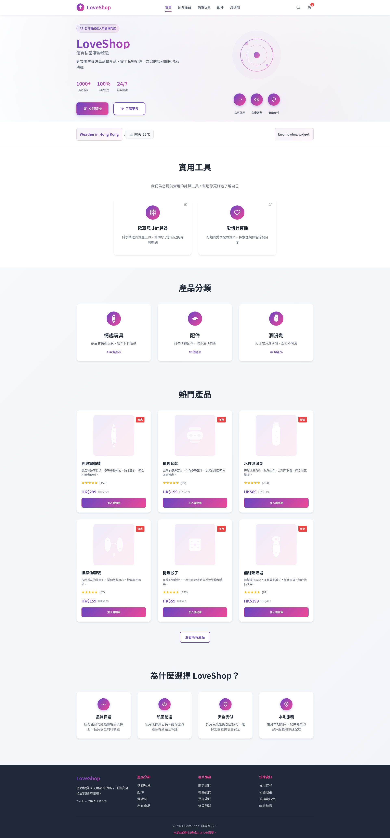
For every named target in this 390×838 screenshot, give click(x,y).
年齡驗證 (265, 805)
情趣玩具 (204, 7)
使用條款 (265, 785)
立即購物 (95, 108)
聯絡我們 (204, 792)
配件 (220, 7)
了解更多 (132, 108)
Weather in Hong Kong (99, 134)
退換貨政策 (267, 798)
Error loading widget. (294, 134)
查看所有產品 (195, 637)
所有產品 (184, 7)
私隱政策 (265, 792)
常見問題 (204, 805)
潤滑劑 (235, 7)
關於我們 (204, 785)
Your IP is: (91, 801)
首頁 (168, 7)
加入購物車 (113, 503)
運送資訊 (204, 798)
